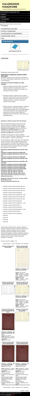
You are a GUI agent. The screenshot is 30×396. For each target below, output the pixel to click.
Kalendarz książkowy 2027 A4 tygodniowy (12, 201)
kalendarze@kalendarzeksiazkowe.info (10, 181)
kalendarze (10, 5)
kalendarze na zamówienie (7, 237)
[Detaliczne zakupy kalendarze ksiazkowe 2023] (10, 24)
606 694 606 (3, 179)
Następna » (26, 243)
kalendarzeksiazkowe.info (15, 393)
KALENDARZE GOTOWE (9, 29)
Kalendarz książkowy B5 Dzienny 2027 (22, 310)
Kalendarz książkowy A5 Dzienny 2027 (8, 247)
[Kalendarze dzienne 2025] (23, 68)
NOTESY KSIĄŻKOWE (8, 31)
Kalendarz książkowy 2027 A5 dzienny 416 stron (14, 190)
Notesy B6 (5, 221)
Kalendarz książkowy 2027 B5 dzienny (11, 205)
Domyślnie (8, 241)
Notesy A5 (5, 215)
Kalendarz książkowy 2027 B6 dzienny (11, 211)
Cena (16, 241)
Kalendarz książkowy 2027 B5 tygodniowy (12, 207)
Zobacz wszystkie (6, 243)
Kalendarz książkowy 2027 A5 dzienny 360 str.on (14, 188)
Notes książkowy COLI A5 (15, 51)
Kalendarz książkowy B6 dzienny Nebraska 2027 (22, 343)
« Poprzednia (18, 243)
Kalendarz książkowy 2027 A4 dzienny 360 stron (14, 196)
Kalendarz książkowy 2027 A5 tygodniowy (12, 192)
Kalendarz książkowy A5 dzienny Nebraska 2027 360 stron (8, 311)
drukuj (27, 390)
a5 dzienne (11, 95)
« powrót (22, 390)
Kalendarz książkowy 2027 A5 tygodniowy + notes (14, 194)
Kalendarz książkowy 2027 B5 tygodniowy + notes (14, 209)
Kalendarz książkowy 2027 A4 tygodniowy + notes (14, 203)
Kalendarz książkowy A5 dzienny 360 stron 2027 (22, 247)
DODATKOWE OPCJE (8, 36)
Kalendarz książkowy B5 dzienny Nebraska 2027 (8, 343)
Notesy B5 (5, 219)
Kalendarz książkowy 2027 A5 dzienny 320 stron (14, 186)
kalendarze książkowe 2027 (9, 227)
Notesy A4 (5, 217)
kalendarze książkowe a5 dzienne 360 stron (13, 86)
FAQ (2, 38)
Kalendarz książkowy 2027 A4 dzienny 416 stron (14, 198)
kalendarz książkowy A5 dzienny (13, 228)
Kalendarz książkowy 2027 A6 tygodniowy (12, 213)
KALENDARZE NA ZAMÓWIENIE (11, 33)
